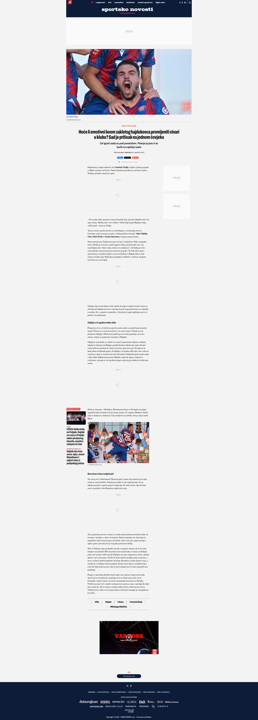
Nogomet (100, 2)
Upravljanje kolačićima (129, 697)
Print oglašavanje (163, 692)
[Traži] (190, 2)
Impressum (91, 692)
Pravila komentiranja (118, 692)
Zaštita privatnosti (134, 692)
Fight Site (160, 2)
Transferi (118, 2)
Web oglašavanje (149, 692)
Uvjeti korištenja (103, 692)
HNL (109, 2)
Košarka (130, 2)
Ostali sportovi (145, 2)
